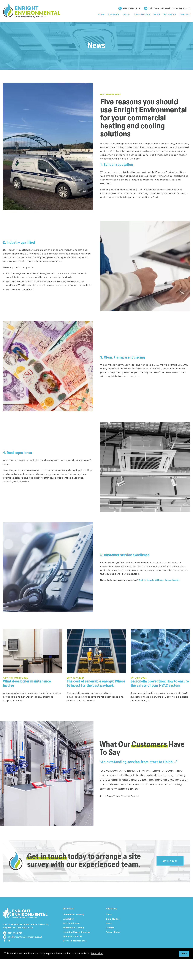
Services (113, 14)
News (157, 14)
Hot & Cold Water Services (76, 932)
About (127, 14)
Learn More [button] (97, 953)
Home (101, 14)
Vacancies (170, 14)
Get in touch (170, 861)
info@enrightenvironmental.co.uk (169, 8)
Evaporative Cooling (73, 927)
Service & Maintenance (75, 940)
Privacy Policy (113, 932)
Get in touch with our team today (159, 579)
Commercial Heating (73, 914)
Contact (185, 14)
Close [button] (184, 953)
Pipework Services (72, 936)
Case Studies (142, 14)
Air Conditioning (71, 923)
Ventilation (68, 918)
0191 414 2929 (131, 8)
